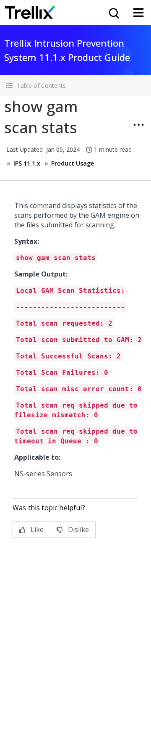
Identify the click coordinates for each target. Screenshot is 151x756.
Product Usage (72, 163)
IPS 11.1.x (26, 163)
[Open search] (113, 12)
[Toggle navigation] (138, 12)
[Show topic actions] (138, 124)
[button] (75, 85)
